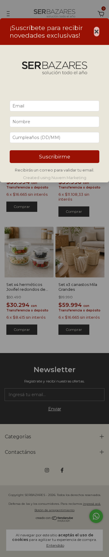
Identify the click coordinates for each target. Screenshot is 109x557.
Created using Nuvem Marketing (54, 177)
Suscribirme (54, 157)
